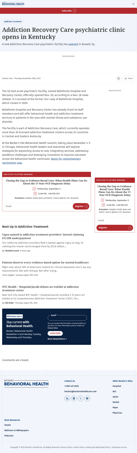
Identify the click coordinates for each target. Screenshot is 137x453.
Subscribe (67, 10)
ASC (114, 391)
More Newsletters (56, 339)
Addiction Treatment (13, 21)
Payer (115, 407)
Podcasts (8, 435)
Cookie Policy (78, 447)
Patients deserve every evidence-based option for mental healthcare (45, 262)
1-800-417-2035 (71, 386)
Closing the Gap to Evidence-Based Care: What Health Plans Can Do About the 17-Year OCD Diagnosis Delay (46, 182)
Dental (116, 402)
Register (79, 206)
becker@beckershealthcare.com (80, 391)
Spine (115, 397)
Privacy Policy (53, 328)
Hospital (117, 386)
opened (73, 44)
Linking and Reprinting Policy (97, 447)
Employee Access (119, 447)
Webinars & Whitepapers (16, 430)
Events (7, 425)
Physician (117, 413)
